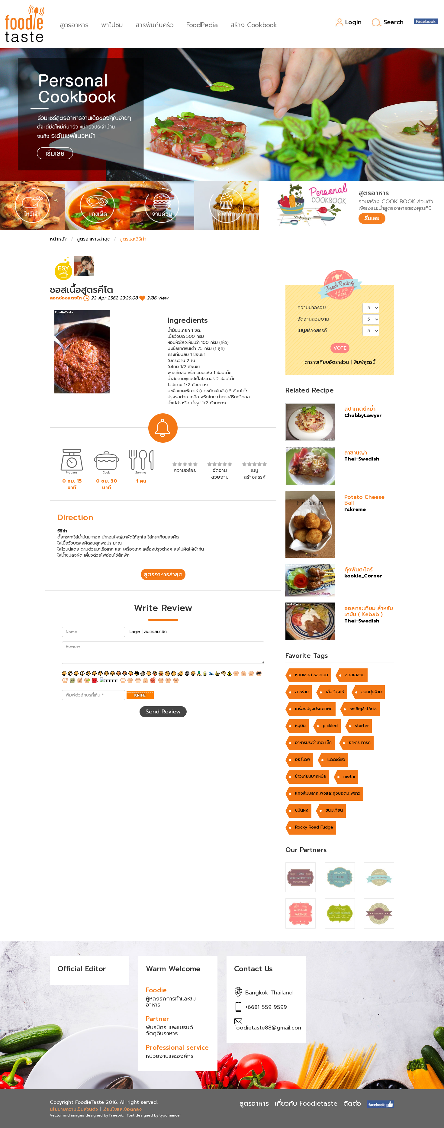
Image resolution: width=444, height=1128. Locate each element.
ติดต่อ (352, 1103)
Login (353, 22)
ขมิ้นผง (301, 810)
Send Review (163, 711)
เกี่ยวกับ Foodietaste (306, 1103)
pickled (330, 725)
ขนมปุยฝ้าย (371, 692)
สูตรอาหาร (74, 24)
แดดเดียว (336, 759)
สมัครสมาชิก (155, 632)
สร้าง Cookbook (253, 24)
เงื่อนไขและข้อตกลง (122, 1109)
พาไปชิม (112, 24)
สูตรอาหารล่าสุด (94, 239)
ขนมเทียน (334, 810)
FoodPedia (202, 24)
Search (394, 22)
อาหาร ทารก (360, 742)
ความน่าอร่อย (312, 307)
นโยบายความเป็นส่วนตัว (74, 1109)
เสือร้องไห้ (335, 692)
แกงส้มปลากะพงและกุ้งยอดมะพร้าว (327, 793)
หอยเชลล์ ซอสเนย (311, 675)
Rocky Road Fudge (314, 827)
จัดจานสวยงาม (313, 319)
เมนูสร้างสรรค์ (312, 330)
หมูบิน (300, 725)
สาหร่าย (302, 692)
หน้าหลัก (59, 239)
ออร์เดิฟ (302, 759)
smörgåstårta (363, 709)
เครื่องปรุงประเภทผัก (314, 709)
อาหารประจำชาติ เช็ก (313, 742)
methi (349, 776)
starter (362, 725)
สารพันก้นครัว (155, 24)
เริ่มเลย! (372, 218)
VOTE (339, 348)
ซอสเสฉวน (355, 675)
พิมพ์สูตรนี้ (364, 362)
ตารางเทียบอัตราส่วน (326, 362)
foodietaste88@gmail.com (268, 1027)
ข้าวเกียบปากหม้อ (310, 776)
